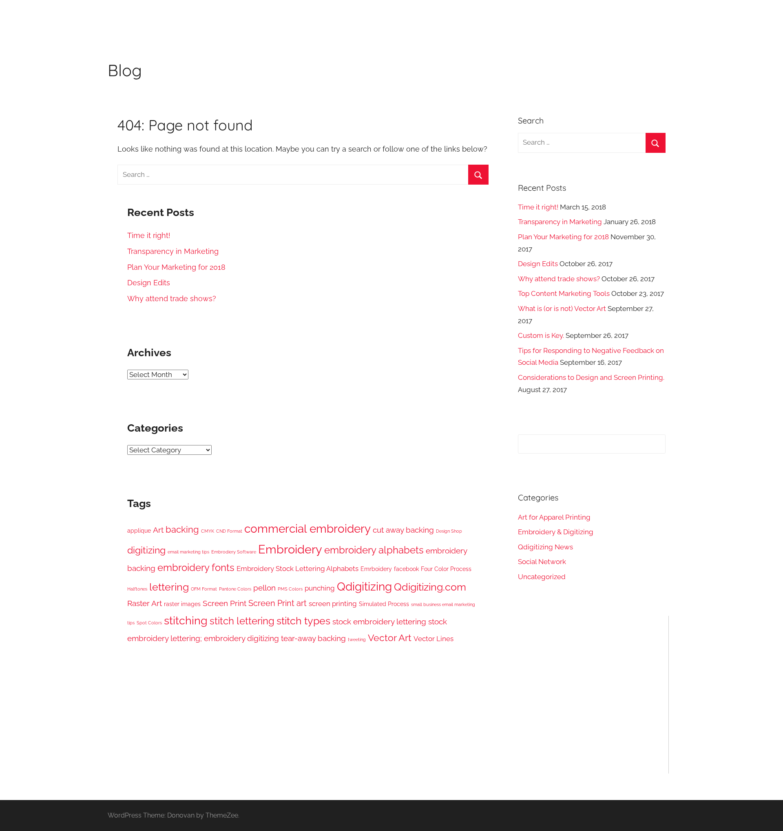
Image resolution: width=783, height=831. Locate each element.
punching (320, 588)
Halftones (137, 588)
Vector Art (389, 638)
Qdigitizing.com (430, 587)
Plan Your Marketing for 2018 (176, 267)
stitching (186, 620)
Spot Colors (149, 622)
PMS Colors (290, 588)
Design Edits (148, 282)
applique (139, 530)
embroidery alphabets (374, 550)
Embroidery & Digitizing (555, 532)
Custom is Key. (541, 335)
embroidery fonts (195, 567)
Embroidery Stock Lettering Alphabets (297, 568)
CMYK (207, 531)
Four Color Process (446, 569)
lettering (169, 587)
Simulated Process (384, 604)
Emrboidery (376, 569)
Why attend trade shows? (171, 298)
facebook (406, 569)
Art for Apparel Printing (554, 517)
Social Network (542, 562)
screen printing (333, 604)
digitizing (146, 550)
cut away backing (403, 529)
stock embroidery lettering (379, 621)
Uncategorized (542, 577)
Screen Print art (277, 603)
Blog (125, 70)
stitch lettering (242, 621)
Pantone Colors (235, 588)
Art (158, 529)
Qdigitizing (364, 586)
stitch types (303, 621)
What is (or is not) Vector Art (562, 308)
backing (182, 530)
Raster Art (144, 603)
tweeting (357, 639)
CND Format (229, 531)
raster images (182, 604)
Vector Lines (433, 639)
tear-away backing (313, 638)
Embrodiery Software (233, 551)
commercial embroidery (307, 528)
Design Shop (449, 531)
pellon (264, 587)
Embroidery (290, 549)
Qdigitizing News (545, 547)
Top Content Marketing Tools (564, 293)
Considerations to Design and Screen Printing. (591, 377)
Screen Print (224, 603)
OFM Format (204, 588)
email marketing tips (188, 551)
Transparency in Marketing (173, 251)
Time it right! (148, 235)
